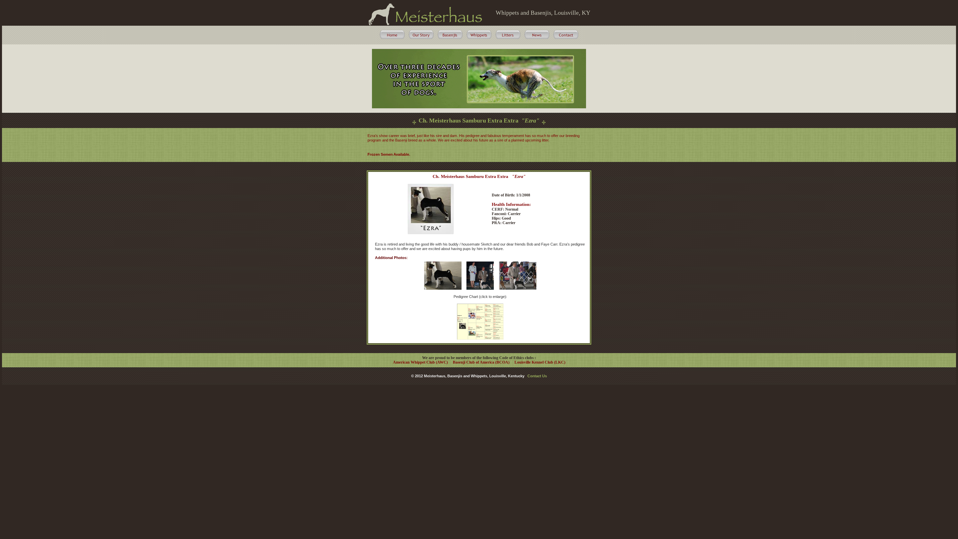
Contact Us (537, 376)
